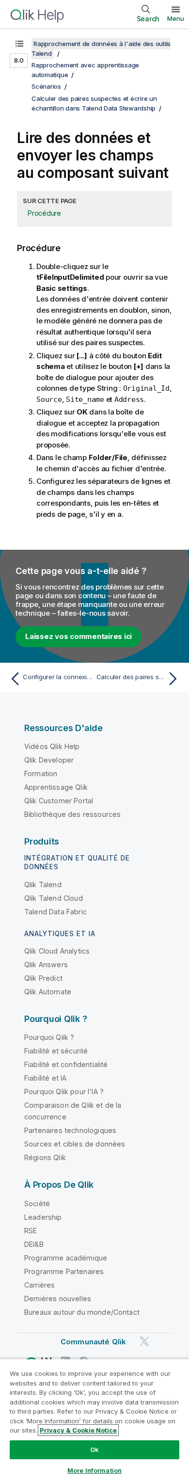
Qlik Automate (47, 992)
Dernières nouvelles (57, 1298)
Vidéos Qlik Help (52, 746)
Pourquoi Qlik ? (49, 1037)
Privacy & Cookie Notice (78, 1430)
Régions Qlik (45, 1157)
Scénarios (46, 86)
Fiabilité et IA (45, 1078)
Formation (40, 773)
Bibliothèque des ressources (72, 814)
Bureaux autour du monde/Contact (82, 1312)
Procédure (44, 213)
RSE (30, 1231)
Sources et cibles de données (74, 1144)
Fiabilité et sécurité (56, 1051)
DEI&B (34, 1244)
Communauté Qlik (93, 1341)
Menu (175, 18)
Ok (94, 1449)
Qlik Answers (46, 964)
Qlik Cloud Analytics (57, 951)
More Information (94, 1470)
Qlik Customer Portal (58, 801)
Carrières (39, 1285)
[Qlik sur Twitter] (144, 1341)
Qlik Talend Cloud (53, 898)
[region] (94, 1420)
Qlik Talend (43, 884)
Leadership (43, 1217)
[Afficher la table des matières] (19, 43)
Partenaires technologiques (70, 1130)
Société (37, 1203)
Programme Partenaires (64, 1271)
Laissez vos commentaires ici (78, 636)
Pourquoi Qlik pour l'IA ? (64, 1091)
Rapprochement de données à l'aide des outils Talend (101, 48)
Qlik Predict (43, 978)
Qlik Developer (49, 760)
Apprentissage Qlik (56, 787)
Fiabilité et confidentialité (66, 1064)
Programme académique (65, 1258)
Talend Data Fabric (55, 912)
